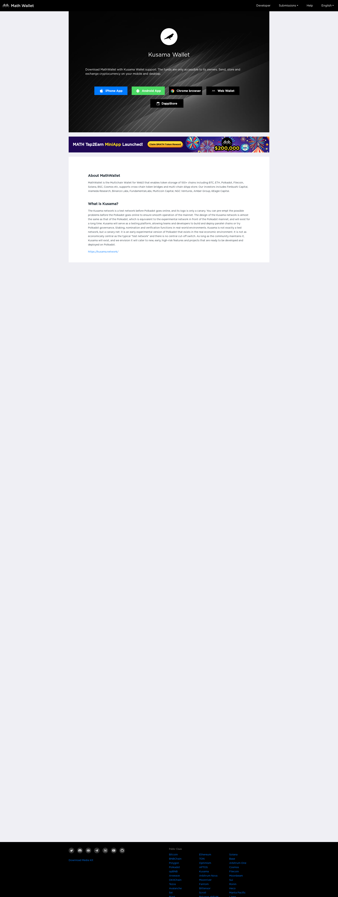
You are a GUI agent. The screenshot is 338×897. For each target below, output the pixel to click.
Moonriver (205, 880)
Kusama (204, 871)
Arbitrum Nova (208, 876)
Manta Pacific (237, 893)
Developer (263, 5)
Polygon (174, 863)
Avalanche (175, 888)
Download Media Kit (81, 860)
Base (232, 859)
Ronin (232, 884)
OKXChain (175, 880)
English (326, 5)
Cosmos (234, 867)
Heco (232, 888)
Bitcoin (173, 854)
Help (310, 5)
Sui (231, 880)
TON (202, 859)
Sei (171, 893)
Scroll (202, 893)
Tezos (172, 884)
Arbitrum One (237, 863)
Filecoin (234, 871)
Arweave (174, 876)
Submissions (287, 5)
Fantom (204, 884)
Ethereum (205, 854)
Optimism (205, 863)
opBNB (173, 871)
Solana (233, 854)
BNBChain (175, 859)
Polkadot (174, 867)
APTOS (203, 867)
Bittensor (205, 888)
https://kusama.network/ (103, 252)
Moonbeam (236, 876)
